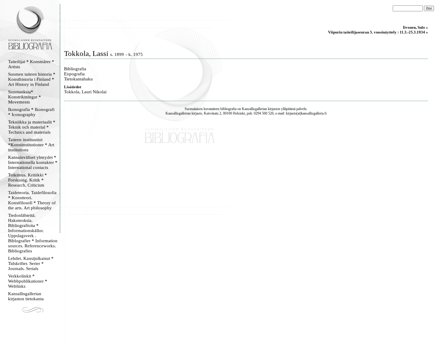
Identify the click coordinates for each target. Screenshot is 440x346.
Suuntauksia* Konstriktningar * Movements (24, 96)
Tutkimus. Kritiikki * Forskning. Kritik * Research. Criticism (27, 180)
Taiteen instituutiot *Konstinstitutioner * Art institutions (31, 144)
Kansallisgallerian (254, 109)
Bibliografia (75, 68)
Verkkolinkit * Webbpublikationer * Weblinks (27, 281)
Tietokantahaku (78, 79)
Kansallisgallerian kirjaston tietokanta (26, 296)
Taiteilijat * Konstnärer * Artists (31, 64)
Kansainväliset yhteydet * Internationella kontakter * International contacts (32, 162)
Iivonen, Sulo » (415, 27)
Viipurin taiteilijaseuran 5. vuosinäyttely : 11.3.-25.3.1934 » (378, 32)
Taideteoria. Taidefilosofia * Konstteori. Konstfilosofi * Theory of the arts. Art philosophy (32, 200)
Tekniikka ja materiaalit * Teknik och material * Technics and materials (31, 127)
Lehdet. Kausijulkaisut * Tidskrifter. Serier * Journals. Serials (31, 263)
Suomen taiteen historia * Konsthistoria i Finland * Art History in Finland (31, 79)
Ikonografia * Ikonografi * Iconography (31, 112)
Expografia (74, 73)
